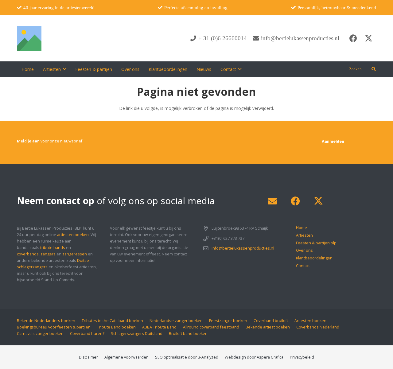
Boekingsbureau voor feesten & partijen (54, 327)
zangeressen (74, 254)
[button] (64, 69)
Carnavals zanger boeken (40, 333)
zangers (48, 254)
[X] (368, 38)
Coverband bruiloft (271, 320)
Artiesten (304, 235)
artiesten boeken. (73, 234)
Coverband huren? (87, 333)
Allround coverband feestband (211, 327)
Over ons (304, 250)
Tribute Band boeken (116, 327)
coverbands (28, 254)
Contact (303, 265)
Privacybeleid (302, 357)
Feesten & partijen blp (316, 243)
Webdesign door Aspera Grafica (254, 357)
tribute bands (52, 247)
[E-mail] (272, 201)
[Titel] (29, 38)
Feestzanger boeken (228, 320)
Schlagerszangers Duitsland (136, 333)
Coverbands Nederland (317, 327)
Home (301, 227)
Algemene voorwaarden (126, 357)
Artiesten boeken (310, 320)
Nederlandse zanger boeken (176, 320)
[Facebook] (353, 38)
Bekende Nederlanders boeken (46, 320)
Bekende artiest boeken (268, 327)
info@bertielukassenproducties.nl (243, 248)
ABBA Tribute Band (159, 327)
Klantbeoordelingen (314, 258)
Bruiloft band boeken (188, 333)
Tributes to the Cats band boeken (112, 320)
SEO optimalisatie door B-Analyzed (186, 357)
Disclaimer (88, 357)
